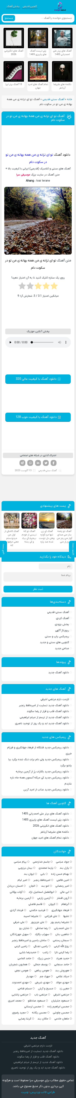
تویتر (46, 463)
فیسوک (54, 463)
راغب (45, 952)
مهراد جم (45, 976)
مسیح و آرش (45, 988)
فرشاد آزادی (16, 910)
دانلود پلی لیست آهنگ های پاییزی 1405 (45, 820)
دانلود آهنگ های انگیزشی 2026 (51, 826)
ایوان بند (29, 874)
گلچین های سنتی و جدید (54, 642)
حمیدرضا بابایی (27, 952)
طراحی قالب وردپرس (42, 1092)
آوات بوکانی (16, 892)
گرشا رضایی (24, 1019)
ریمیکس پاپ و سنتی (57, 636)
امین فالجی (63, 880)
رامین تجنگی (41, 946)
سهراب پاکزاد (42, 934)
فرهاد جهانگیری (60, 910)
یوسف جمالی (41, 964)
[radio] (54, 287)
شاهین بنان (62, 934)
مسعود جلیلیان (60, 1001)
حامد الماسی (24, 958)
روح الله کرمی (61, 946)
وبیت (24, 1092)
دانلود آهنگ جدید (58, 672)
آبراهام (65, 904)
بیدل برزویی (25, 868)
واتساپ (30, 463)
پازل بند (64, 868)
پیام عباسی (20, 862)
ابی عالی (64, 892)
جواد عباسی (62, 862)
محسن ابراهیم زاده (58, 1007)
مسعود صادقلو (36, 1001)
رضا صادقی (41, 928)
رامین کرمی (20, 946)
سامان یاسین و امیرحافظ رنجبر (29, 940)
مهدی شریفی (42, 982)
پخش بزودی (62, 624)
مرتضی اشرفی (61, 995)
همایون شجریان (18, 964)
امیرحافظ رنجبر (41, 880)
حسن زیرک (43, 958)
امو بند (45, 886)
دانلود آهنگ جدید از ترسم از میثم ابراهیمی (44, 717)
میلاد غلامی (62, 976)
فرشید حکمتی (37, 910)
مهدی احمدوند (20, 982)
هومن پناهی (41, 970)
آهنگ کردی (62, 618)
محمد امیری (15, 1001)
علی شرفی (19, 922)
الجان (32, 886)
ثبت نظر (38, 589)
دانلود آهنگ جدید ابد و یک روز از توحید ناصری (42, 723)
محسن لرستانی (32, 1007)
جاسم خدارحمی (41, 862)
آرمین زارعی (43, 898)
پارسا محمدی (46, 868)
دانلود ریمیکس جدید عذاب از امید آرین (46, 790)
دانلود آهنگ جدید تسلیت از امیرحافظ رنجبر (44, 705)
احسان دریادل (15, 886)
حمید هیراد (62, 958)
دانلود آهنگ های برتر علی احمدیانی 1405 (45, 814)
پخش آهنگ (13, 6)
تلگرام (22, 463)
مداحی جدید (62, 648)
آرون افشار (63, 898)
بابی (42, 874)
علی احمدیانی (61, 928)
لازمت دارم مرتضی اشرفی (55, 699)
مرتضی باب (40, 995)
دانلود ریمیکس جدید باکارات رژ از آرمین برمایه (42, 772)
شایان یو (24, 928)
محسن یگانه (39, 1013)
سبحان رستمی (61, 940)
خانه (69, 99)
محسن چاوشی (61, 1013)
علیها (66, 916)
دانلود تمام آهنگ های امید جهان (50, 838)
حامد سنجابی (61, 964)
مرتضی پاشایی (20, 995)
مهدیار (30, 976)
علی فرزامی (51, 916)
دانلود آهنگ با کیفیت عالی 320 (36, 379)
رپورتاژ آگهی (62, 630)
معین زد (64, 988)
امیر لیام (22, 880)
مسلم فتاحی (25, 988)
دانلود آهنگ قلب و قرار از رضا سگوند (48, 711)
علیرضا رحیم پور (59, 922)
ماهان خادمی (61, 1019)
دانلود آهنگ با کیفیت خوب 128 (36, 417)
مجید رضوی (19, 1013)
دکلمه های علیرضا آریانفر (54, 832)
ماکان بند (42, 1019)
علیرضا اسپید (30, 916)
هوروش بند (62, 970)
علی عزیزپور (37, 922)
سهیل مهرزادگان (19, 934)
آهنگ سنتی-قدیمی (53, 99)
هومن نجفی (21, 970)
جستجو (9, 18)
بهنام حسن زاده (60, 874)
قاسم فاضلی (35, 904)
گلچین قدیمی (30, 6)
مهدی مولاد (62, 982)
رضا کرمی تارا (62, 952)
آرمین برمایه (24, 898)
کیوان (52, 904)
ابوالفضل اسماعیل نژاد (41, 892)
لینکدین (38, 463)
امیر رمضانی (62, 886)
